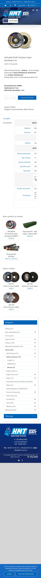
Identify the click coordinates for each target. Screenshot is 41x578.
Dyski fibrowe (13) (12, 353)
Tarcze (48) (9, 403)
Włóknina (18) (10, 406)
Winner (31, 109)
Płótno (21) (9, 385)
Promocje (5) (9, 336)
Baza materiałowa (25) (12, 332)
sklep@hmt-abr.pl (29, 2)
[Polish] (15, 5)
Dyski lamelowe (17, 109)
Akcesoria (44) (9, 339)
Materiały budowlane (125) (14, 346)
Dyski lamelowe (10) (13, 357)
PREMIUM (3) (11, 364)
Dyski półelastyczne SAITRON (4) (16, 389)
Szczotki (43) (10, 399)
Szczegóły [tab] (6, 118)
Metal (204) (9, 350)
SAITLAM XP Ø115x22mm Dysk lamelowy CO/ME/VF (11, 233)
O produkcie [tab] (7, 123)
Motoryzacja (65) (10, 410)
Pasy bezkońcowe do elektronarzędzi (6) (19, 381)
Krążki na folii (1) (11, 371)
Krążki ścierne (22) (12, 374)
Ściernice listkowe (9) (13, 392)
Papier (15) (9, 378)
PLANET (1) (10, 360)
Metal (26, 109)
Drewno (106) (9, 343)
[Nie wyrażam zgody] (39, 571)
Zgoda (9, 574)
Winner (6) (11, 367)
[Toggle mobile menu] (37, 10)
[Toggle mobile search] (33, 10)
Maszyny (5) (9, 329)
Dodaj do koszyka (27, 98)
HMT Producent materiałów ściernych (24, 455)
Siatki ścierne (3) (11, 396)
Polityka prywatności (26, 574)
